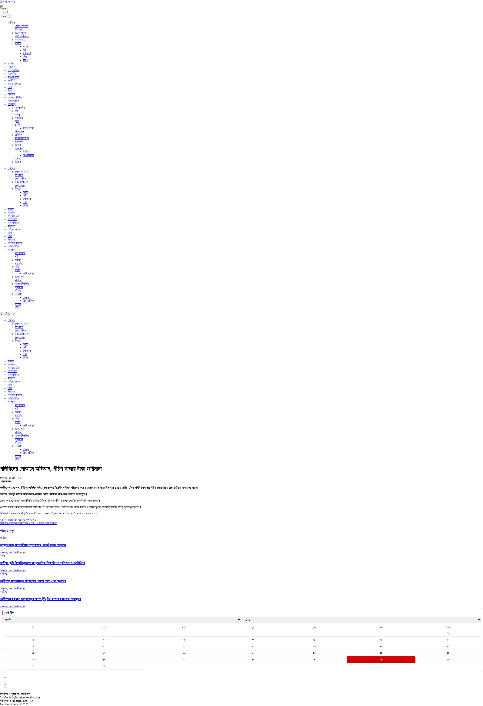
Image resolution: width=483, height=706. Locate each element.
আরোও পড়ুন (7, 531)
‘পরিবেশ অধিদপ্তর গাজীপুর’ (13, 513)
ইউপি (25, 60)
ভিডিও (18, 161)
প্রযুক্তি (19, 117)
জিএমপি (19, 29)
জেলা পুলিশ (20, 33)
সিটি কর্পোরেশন (22, 36)
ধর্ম (16, 111)
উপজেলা (27, 53)
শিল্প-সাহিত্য (28, 155)
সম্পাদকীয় (20, 107)
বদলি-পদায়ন (28, 128)
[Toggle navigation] (1, 6)
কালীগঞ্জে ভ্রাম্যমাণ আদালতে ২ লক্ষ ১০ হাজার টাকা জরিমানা (28, 523)
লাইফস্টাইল (13, 100)
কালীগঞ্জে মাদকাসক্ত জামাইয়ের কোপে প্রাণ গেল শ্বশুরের (33, 581)
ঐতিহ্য (26, 151)
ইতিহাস (18, 148)
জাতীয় (11, 63)
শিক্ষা (10, 90)
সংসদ (25, 46)
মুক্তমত (19, 141)
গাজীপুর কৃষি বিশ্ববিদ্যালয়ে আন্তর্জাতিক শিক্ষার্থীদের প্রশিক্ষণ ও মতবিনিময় (42, 563)
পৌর (25, 56)
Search (4, 8)
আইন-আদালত (14, 83)
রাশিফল (18, 134)
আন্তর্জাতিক (13, 70)
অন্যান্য (11, 104)
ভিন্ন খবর (19, 131)
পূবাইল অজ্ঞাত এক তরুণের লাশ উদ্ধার (18, 519)
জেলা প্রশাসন (21, 26)
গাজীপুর (11, 22)
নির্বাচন (18, 43)
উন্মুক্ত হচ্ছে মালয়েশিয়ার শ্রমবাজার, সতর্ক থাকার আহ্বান (33, 545)
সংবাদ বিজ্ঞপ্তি (22, 138)
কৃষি (17, 121)
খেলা (10, 87)
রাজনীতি (11, 80)
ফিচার (18, 145)
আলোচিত (12, 73)
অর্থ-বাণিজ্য (13, 77)
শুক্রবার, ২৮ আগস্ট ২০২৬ (12, 552)
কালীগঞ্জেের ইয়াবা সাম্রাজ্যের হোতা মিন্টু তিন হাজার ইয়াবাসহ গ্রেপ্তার (40, 599)
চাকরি (17, 124)
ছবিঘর (18, 158)
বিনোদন (11, 94)
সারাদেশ (11, 66)
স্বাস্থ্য (18, 114)
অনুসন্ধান (20, 39)
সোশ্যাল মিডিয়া (15, 97)
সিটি (24, 49)
